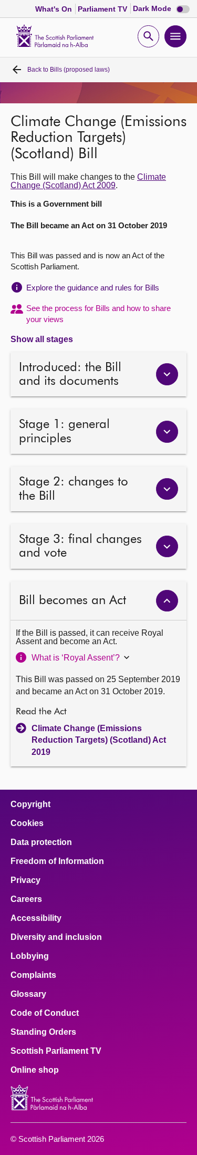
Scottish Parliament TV (56, 1051)
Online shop (35, 1070)
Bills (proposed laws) (68, 69)
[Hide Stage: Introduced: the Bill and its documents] (167, 374)
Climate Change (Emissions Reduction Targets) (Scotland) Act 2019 (99, 740)
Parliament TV (103, 9)
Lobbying (30, 956)
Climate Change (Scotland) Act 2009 (88, 181)
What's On (54, 9)
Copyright (30, 804)
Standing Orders (43, 1032)
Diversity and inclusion (56, 937)
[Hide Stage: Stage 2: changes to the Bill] (167, 489)
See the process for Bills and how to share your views (98, 314)
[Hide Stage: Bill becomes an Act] (167, 601)
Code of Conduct (45, 1013)
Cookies (27, 823)
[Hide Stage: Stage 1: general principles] (167, 432)
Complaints (33, 975)
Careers (26, 899)
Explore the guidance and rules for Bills (92, 287)
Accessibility (36, 918)
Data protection (41, 842)
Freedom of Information (57, 861)
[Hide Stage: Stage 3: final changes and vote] (167, 547)
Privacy (25, 880)
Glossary (28, 994)
